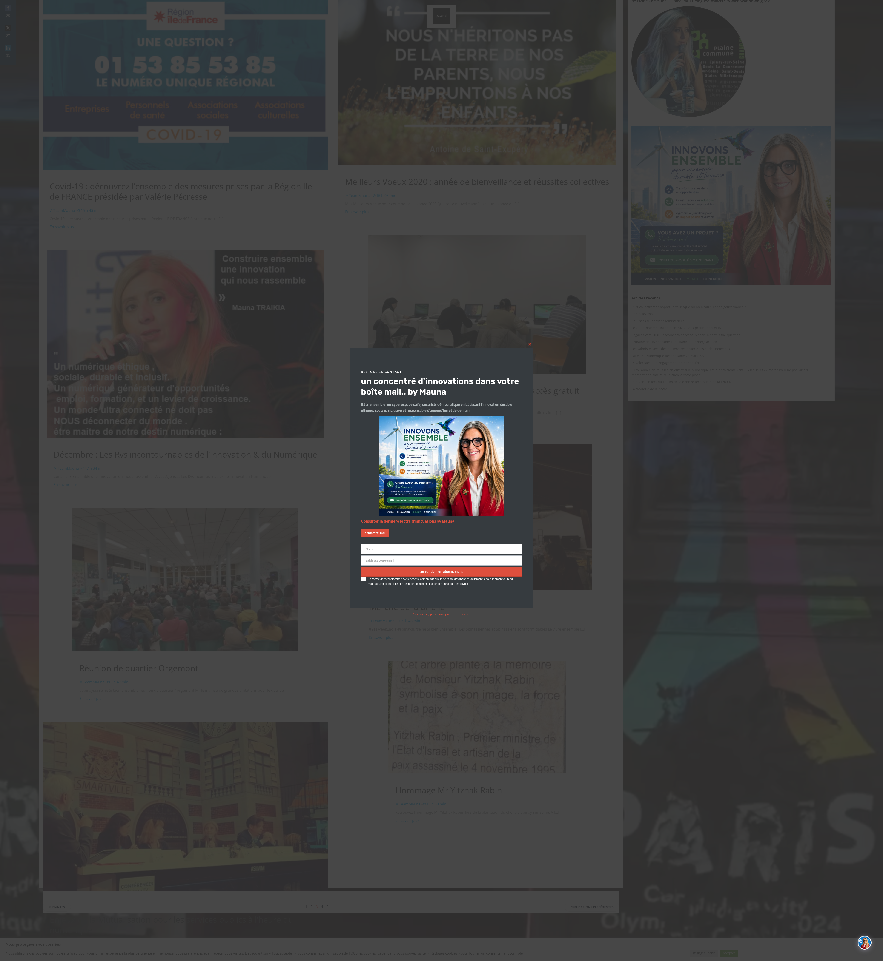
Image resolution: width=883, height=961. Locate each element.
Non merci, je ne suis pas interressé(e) (441, 614)
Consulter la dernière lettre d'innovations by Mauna (407, 521)
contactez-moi (375, 533)
